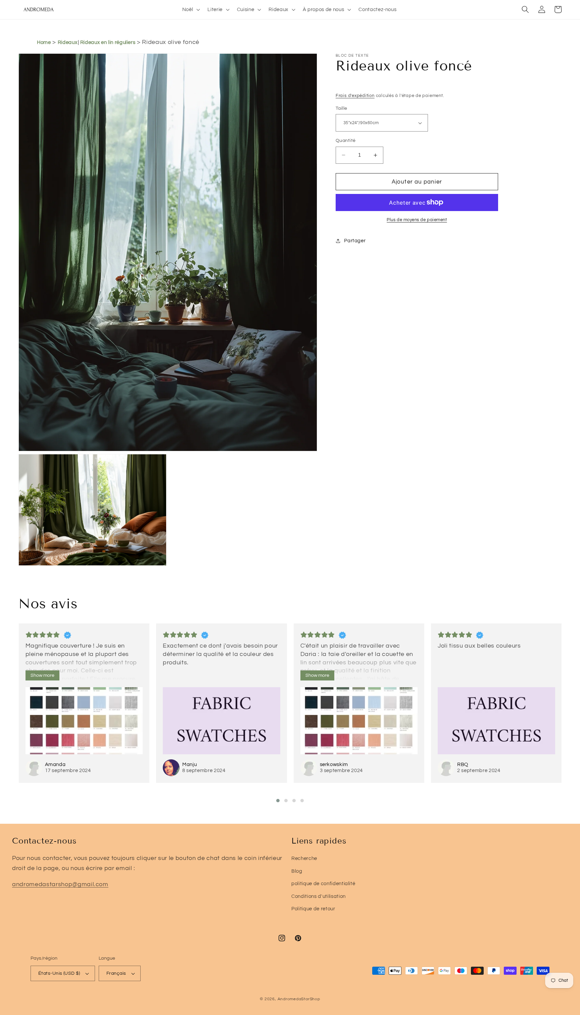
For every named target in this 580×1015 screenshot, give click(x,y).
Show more (42, 675)
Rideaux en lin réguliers (108, 42)
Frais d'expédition (355, 95)
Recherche (304, 858)
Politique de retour (313, 908)
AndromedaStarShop (299, 999)
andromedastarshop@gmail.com (60, 884)
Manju (189, 764)
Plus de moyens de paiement (417, 219)
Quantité (346, 140)
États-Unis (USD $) (59, 973)
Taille (341, 108)
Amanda (55, 764)
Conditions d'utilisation (318, 896)
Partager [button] (355, 240)
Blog (296, 871)
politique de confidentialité (323, 883)
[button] (190, 9)
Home (44, 42)
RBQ (462, 764)
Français (116, 973)
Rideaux (68, 42)
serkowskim (334, 764)
